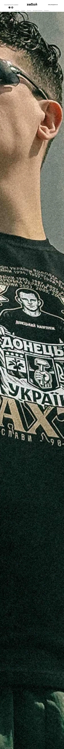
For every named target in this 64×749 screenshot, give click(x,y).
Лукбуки (23, 10)
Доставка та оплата (37, 10)
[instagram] (12, 8)
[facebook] (9, 8)
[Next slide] (61, 386)
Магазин (17, 10)
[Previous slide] (3, 386)
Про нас (29, 10)
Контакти (46, 10)
